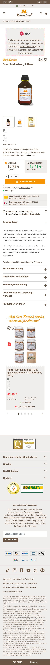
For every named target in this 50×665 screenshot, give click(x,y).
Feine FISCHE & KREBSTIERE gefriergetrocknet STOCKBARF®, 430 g (24, 372)
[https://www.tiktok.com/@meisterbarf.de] (7, 570)
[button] (25, 89)
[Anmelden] (45, 2)
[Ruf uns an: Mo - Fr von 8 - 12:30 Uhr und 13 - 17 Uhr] (5, 2)
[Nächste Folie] (42, 413)
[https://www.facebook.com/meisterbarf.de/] (21, 570)
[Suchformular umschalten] (41, 13)
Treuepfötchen (12, 214)
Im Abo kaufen (36, 163)
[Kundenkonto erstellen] (39, 2)
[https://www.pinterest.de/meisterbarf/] (42, 570)
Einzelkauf (12, 163)
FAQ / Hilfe (18, 662)
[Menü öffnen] (4, 13)
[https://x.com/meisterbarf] (35, 570)
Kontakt (33, 662)
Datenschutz (32, 583)
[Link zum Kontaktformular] (10, 2)
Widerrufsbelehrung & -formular (14, 583)
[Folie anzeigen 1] (18, 414)
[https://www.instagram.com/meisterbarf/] (14, 570)
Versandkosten (24, 188)
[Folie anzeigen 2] (21, 414)
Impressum (7, 579)
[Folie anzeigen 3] (25, 414)
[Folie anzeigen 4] (28, 414)
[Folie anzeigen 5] (31, 414)
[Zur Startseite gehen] (24, 13)
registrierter (21, 211)
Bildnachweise (31, 587)
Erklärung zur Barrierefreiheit (13, 587)
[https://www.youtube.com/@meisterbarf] (28, 570)
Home (5, 21)
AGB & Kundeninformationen (23, 579)
